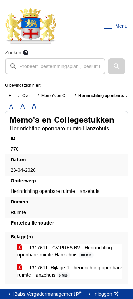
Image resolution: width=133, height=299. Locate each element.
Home (14, 95)
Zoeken (13, 52)
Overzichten (33, 95)
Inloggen (103, 294)
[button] (116, 66)
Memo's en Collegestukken (66, 95)
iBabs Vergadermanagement (44, 294)
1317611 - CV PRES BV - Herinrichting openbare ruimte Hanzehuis (64, 251)
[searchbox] (55, 66)
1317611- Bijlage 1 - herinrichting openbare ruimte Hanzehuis (69, 271)
